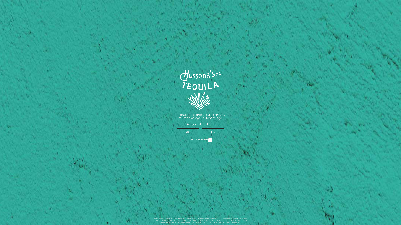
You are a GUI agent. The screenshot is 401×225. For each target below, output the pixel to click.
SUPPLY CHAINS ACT (229, 220)
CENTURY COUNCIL (193, 220)
